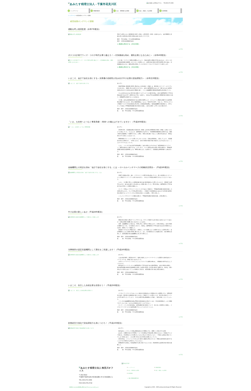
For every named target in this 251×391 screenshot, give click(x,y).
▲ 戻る (181, 49)
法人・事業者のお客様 (122, 11)
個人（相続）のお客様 (145, 11)
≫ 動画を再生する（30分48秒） (128, 67)
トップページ (74, 11)
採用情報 (164, 11)
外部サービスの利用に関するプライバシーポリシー (84, 387)
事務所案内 (96, 11)
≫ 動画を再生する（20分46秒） (128, 44)
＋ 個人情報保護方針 (133, 378)
